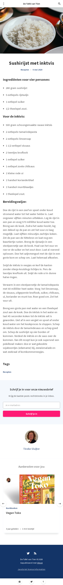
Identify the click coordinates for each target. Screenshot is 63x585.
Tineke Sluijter (31, 448)
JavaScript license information (31, 569)
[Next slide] (60, 504)
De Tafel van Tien (31, 3)
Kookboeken (11, 508)
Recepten (25, 70)
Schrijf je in (31, 413)
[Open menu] (3, 3)
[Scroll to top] (43, 581)
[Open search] (59, 3)
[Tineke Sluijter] (31, 436)
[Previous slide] (3, 504)
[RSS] (35, 553)
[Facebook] (19, 581)
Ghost (40, 563)
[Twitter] (31, 581)
